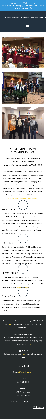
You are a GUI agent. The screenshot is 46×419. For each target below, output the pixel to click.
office (10, 324)
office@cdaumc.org (25, 372)
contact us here (22, 287)
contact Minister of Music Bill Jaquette (22, 198)
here (29, 344)
